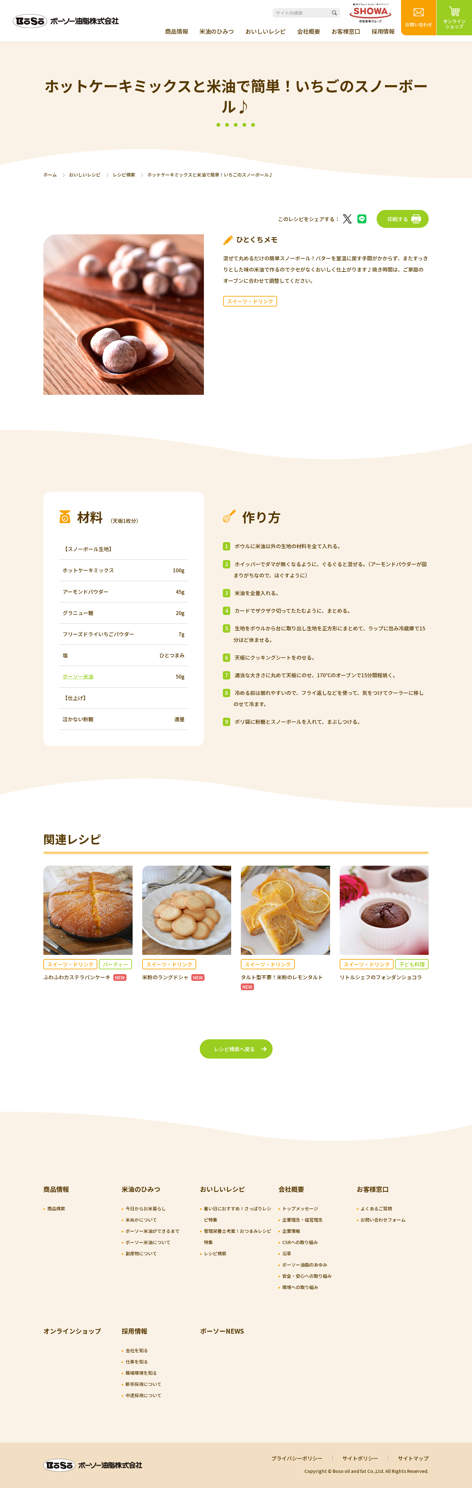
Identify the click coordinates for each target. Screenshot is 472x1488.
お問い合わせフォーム (383, 1219)
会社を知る (137, 1350)
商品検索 (56, 1208)
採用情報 (383, 31)
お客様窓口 (345, 31)
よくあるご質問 (376, 1208)
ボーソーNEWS (222, 1331)
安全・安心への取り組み (307, 1276)
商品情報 (176, 31)
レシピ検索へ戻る (234, 1049)
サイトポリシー (360, 1458)
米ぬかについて (141, 1219)
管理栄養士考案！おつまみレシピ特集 (237, 1236)
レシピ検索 (124, 175)
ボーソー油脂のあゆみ (304, 1264)
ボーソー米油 (78, 676)
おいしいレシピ (265, 31)
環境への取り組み (300, 1287)
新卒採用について (144, 1384)
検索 (334, 12)
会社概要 (308, 31)
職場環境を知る (141, 1373)
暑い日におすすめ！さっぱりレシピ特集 (237, 1214)
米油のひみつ (216, 31)
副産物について (141, 1253)
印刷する (398, 219)
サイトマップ (413, 1458)
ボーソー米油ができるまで (152, 1231)
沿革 (286, 1253)
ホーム (50, 175)
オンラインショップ (72, 1331)
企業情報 (291, 1231)
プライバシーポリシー (297, 1458)
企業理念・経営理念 (302, 1219)
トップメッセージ (300, 1208)
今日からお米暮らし (146, 1208)
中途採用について (144, 1395)
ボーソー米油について (148, 1242)
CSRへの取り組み (300, 1242)
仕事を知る (137, 1361)
